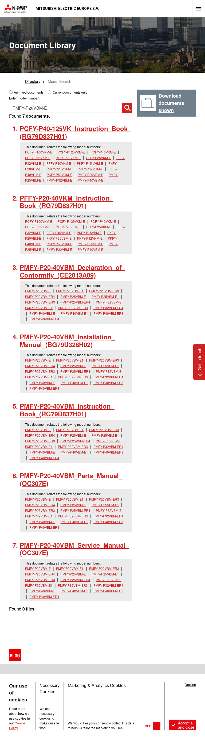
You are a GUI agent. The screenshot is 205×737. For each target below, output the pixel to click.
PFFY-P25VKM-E (98, 157)
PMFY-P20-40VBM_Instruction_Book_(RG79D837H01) (67, 409)
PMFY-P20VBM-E (90, 174)
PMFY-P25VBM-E (73, 296)
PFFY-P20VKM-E (68, 157)
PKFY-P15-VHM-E (90, 163)
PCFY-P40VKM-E (103, 152)
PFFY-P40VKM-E (58, 163)
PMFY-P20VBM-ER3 (104, 291)
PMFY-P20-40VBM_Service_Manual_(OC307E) (74, 548)
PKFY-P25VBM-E (59, 238)
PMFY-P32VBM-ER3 (73, 307)
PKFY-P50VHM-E (59, 174)
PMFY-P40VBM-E (90, 180)
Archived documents (29, 92)
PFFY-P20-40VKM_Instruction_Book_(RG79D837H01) (66, 201)
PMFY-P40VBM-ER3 (108, 313)
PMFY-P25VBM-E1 (105, 296)
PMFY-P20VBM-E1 (70, 291)
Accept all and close (186, 725)
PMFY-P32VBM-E (59, 180)
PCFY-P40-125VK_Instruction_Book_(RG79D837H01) (75, 132)
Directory (32, 81)
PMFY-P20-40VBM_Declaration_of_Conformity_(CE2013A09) (72, 271)
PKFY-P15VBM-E (89, 232)
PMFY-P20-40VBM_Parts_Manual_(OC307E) (71, 479)
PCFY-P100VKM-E (38, 152)
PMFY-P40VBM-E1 (74, 313)
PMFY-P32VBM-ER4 (108, 307)
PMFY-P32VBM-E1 (39, 307)
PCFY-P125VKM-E (71, 152)
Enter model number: (24, 98)
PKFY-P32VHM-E (90, 169)
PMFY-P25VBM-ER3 (40, 302)
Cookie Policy (17, 725)
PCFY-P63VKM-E (37, 157)
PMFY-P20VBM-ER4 (40, 296)
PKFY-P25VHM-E (59, 169)
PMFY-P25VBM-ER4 (75, 302)
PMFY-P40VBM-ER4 (44, 319)
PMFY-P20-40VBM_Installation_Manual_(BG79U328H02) (67, 340)
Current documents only (70, 92)
